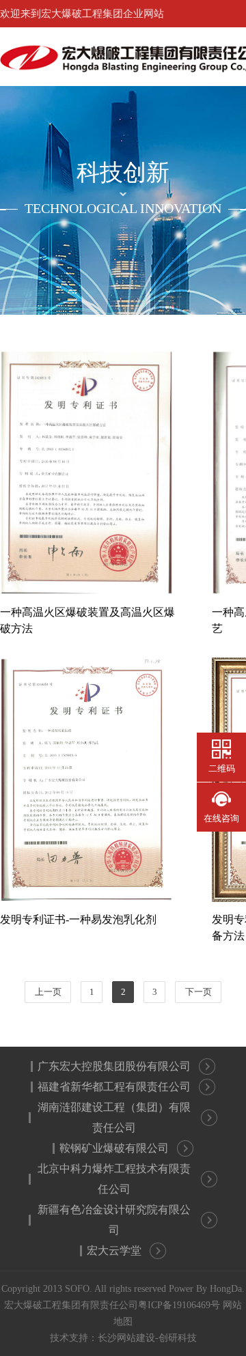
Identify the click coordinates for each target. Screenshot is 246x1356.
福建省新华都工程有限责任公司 (114, 1086)
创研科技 (178, 1338)
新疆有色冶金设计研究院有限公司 (114, 1220)
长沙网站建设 (126, 1338)
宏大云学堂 (114, 1250)
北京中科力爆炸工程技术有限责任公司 (114, 1179)
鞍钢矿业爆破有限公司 (114, 1148)
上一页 (48, 992)
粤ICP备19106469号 (179, 1305)
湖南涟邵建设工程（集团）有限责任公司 (114, 1117)
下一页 (198, 992)
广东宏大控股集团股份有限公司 (114, 1066)
